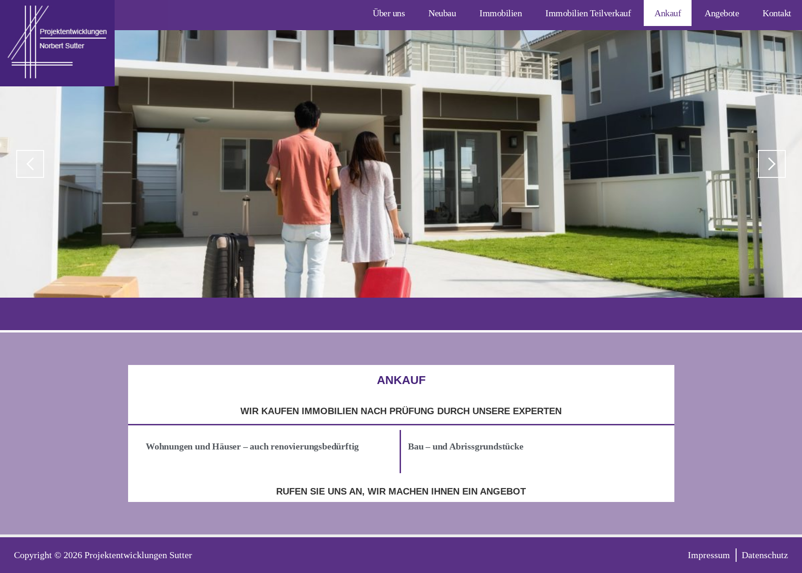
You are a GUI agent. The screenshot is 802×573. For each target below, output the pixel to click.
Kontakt (777, 13)
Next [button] (772, 164)
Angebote (722, 13)
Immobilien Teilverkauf (588, 13)
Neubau (442, 13)
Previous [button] (30, 164)
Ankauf (667, 13)
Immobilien (500, 13)
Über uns (389, 13)
